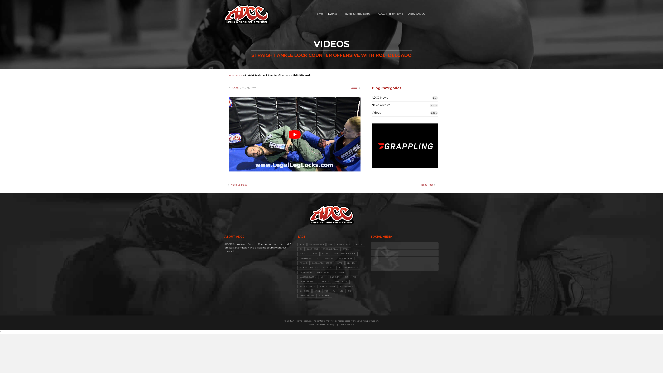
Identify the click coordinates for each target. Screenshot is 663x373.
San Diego (305, 291)
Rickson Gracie (307, 286)
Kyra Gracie (323, 272)
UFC (341, 291)
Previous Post (238, 184)
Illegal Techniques (322, 263)
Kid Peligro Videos (348, 268)
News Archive (381, 105)
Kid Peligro (328, 268)
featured (329, 258)
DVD (318, 258)
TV (334, 291)
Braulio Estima (330, 249)
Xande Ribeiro (307, 296)
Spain (317, 291)
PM (354, 277)
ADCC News (380, 97)
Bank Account (344, 244)
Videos (239, 75)
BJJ (301, 249)
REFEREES (324, 282)
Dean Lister (305, 258)
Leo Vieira (339, 272)
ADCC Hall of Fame (390, 13)
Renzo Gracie (341, 282)
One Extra (335, 277)
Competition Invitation (344, 254)
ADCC (235, 88)
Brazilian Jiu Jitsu (309, 254)
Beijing (359, 244)
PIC (346, 277)
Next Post (427, 184)
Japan (340, 263)
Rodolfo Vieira (327, 286)
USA (350, 291)
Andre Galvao (316, 244)
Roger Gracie (346, 286)
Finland (304, 263)
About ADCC (416, 13)
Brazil (346, 249)
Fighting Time (345, 258)
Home (318, 13)
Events (332, 13)
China (325, 254)
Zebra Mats (324, 296)
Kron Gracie (306, 272)
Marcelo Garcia (308, 277)
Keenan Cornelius (309, 268)
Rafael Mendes (307, 282)
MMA (323, 277)
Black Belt (312, 249)
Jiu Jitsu (351, 263)
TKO (326, 291)
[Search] (435, 13)
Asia (330, 244)
